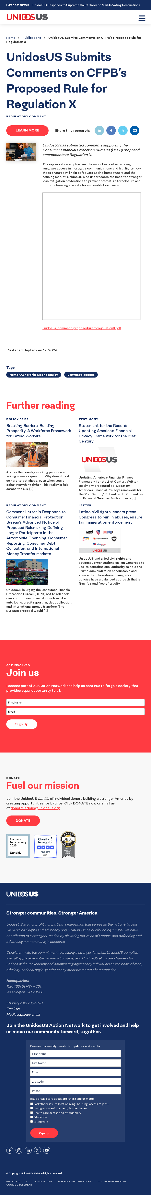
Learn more (27, 130)
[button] (142, 18)
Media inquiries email (23, 1014)
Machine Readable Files (74, 1181)
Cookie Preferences (112, 1181)
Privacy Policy (16, 1181)
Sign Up (21, 724)
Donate (23, 820)
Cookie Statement (19, 1184)
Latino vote (41, 1122)
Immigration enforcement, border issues (60, 1108)
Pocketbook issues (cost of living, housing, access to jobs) (71, 1104)
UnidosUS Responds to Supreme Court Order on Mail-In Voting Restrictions (86, 5)
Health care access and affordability (57, 1113)
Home (10, 38)
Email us (12, 1009)
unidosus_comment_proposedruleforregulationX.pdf (81, 328)
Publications (31, 38)
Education (40, 1117)
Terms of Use (42, 1181)
